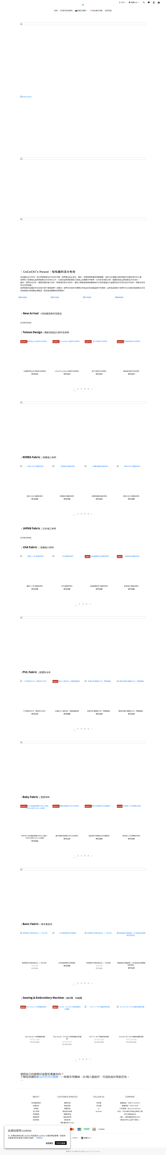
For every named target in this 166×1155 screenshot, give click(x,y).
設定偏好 (49, 1143)
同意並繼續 (60, 1143)
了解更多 (39, 1137)
